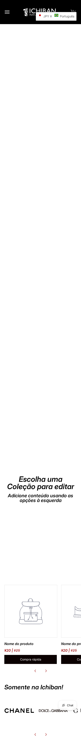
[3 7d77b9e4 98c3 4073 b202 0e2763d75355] (19, 710)
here (22, 216)
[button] (56, 16)
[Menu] (7, 12)
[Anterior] (35, 671)
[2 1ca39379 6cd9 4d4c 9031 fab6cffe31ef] (53, 710)
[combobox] (40, 225)
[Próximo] (46, 671)
